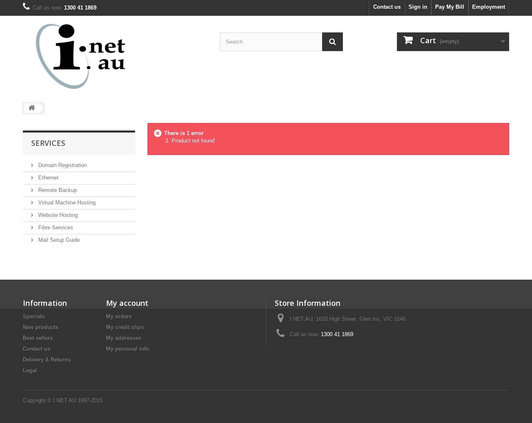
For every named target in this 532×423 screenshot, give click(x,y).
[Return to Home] (31, 108)
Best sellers (38, 338)
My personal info (127, 349)
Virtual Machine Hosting (66, 202)
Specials (34, 316)
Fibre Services (55, 227)
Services (48, 143)
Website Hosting (57, 215)
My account (127, 303)
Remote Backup (57, 190)
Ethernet (48, 178)
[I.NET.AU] (100, 56)
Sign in (418, 7)
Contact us (387, 7)
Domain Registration (62, 165)
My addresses (123, 338)
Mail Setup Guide (58, 240)
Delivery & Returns (47, 360)
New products (40, 327)
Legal (30, 370)
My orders (119, 316)
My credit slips (125, 327)
